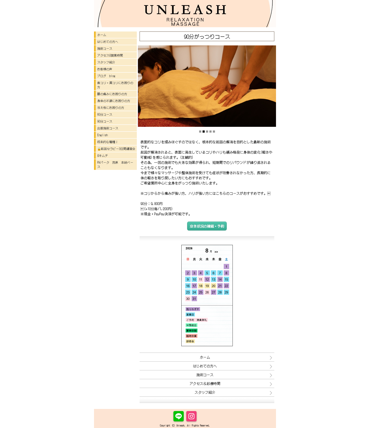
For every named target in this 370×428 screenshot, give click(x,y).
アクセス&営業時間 (110, 55)
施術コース (104, 48)
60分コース (104, 114)
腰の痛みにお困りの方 (112, 94)
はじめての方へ (107, 41)
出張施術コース (107, 128)
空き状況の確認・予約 (207, 226)
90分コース (104, 121)
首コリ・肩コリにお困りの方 (115, 85)
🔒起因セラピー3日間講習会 (116, 149)
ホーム (101, 35)
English (102, 135)
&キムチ (102, 155)
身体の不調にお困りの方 (113, 101)
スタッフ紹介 (106, 62)
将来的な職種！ (107, 142)
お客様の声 (104, 69)
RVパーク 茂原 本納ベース (115, 164)
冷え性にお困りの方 (110, 107)
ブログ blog (106, 76)
